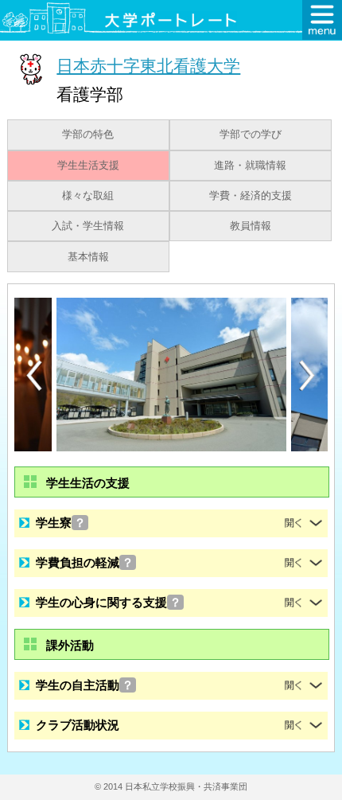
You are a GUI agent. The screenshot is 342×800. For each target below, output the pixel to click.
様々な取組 (88, 195)
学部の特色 (88, 134)
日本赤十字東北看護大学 (148, 66)
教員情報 (250, 226)
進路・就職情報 (250, 165)
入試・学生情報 (88, 226)
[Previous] (34, 375)
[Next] (308, 375)
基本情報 (88, 257)
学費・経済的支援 (250, 195)
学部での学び (251, 134)
